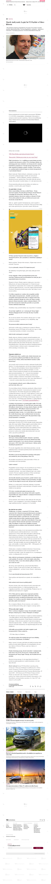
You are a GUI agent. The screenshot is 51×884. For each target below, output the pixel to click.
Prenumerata (26, 827)
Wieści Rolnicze (37, 831)
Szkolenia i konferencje (10, 836)
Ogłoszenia (26, 826)
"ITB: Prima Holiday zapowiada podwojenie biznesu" (21, 154)
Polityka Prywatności (17, 824)
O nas (7, 824)
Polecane (19, 692)
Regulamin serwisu (17, 827)
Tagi (35, 692)
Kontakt (7, 826)
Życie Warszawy (37, 832)
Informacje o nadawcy (17, 828)
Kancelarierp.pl (37, 829)
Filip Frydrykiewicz (13, 110)
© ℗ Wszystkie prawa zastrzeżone (16, 685)
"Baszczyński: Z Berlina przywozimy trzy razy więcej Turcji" (23, 157)
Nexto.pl (35, 827)
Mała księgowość (37, 828)
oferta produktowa (25, 839)
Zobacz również (9, 692)
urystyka (29, 5)
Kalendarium (16, 839)
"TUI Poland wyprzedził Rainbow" (30, 400)
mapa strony (8, 839)
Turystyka (8, 784)
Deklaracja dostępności (17, 829)
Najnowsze (28, 692)
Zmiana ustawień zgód (17, 826)
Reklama (25, 824)
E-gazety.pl (36, 826)
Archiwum (26, 828)
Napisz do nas (9, 827)
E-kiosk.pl (36, 824)
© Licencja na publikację (14, 684)
